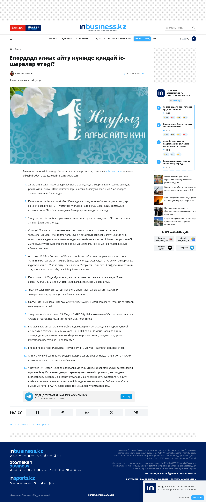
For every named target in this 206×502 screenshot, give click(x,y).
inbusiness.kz (114, 171)
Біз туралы (132, 479)
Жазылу (197, 497)
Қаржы (66, 38)
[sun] (180, 39)
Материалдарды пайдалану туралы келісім (170, 473)
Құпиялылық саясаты (101, 495)
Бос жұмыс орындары (183, 479)
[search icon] (193, 28)
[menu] (11, 38)
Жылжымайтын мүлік (116, 38)
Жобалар (163, 479)
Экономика (81, 38)
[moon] (188, 39)
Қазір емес (184, 497)
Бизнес (53, 38)
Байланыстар (148, 479)
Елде (96, 38)
